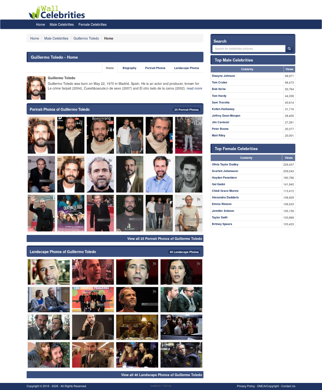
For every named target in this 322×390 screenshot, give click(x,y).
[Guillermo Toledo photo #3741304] (48, 272)
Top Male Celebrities (234, 60)
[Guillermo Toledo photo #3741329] (41, 213)
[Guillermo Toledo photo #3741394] (181, 299)
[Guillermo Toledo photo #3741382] (48, 354)
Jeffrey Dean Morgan (226, 115)
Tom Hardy (219, 96)
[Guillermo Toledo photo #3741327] (181, 354)
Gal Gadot (218, 184)
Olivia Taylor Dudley (225, 164)
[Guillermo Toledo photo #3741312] (48, 327)
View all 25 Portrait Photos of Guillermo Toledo (164, 238)
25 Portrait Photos (186, 109)
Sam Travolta (221, 102)
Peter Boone (220, 129)
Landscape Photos (186, 68)
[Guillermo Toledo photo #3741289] (41, 135)
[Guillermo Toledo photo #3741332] (188, 213)
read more (194, 88)
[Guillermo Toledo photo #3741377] (181, 327)
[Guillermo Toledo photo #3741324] (93, 327)
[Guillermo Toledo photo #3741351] (137, 354)
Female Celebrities (92, 24)
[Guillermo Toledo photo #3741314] (159, 174)
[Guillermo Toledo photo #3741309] (48, 299)
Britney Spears (222, 224)
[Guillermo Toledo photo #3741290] (188, 135)
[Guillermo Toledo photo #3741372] (137, 327)
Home (40, 24)
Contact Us (288, 386)
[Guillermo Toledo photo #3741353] (93, 272)
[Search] (289, 48)
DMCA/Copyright (268, 386)
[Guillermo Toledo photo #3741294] (41, 174)
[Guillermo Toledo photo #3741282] (137, 299)
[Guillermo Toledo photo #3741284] (71, 174)
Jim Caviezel (220, 122)
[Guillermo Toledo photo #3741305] (137, 272)
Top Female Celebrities (236, 148)
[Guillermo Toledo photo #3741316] (71, 135)
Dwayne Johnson (223, 76)
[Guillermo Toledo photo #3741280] (130, 174)
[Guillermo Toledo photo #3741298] (100, 174)
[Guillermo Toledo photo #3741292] (100, 135)
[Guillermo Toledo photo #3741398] (71, 213)
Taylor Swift (219, 217)
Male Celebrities (62, 24)
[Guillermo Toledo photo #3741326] (181, 272)
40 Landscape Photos (184, 252)
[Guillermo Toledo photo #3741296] (159, 135)
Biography (129, 68)
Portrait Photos (155, 68)
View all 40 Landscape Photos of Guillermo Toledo (161, 374)
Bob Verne (219, 89)
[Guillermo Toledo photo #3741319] (188, 174)
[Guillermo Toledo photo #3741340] (159, 213)
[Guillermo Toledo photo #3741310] (100, 213)
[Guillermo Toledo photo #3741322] (130, 213)
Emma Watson (221, 204)
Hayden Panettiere (224, 177)
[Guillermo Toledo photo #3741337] (93, 299)
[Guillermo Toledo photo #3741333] (130, 135)
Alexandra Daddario (225, 197)
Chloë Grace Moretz (225, 191)
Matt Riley (218, 135)
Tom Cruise (219, 82)
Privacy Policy (246, 386)
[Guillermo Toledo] (36, 88)
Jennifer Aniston (223, 211)
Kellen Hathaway (223, 109)
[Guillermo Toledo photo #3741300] (93, 354)
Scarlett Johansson (225, 171)
